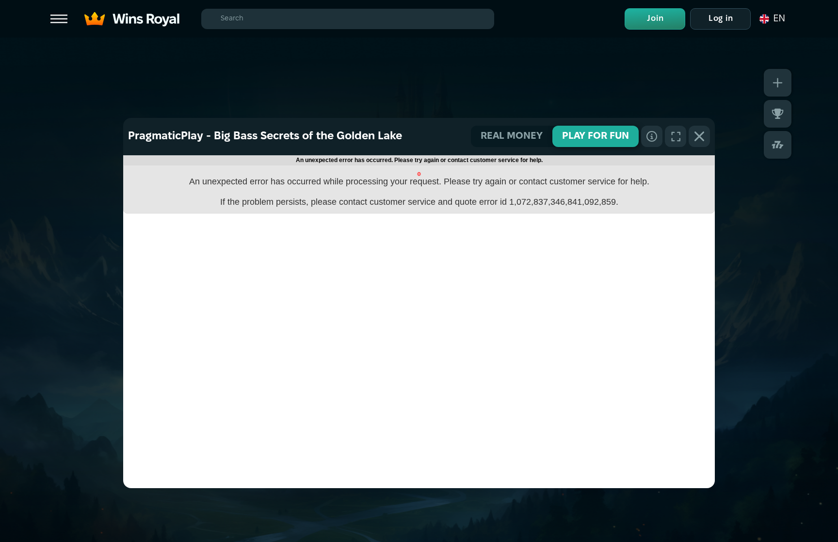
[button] (771, 19)
